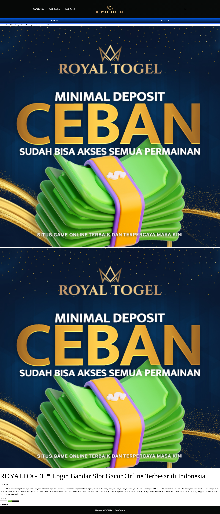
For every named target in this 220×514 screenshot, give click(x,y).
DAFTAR (165, 21)
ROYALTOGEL (5, 489)
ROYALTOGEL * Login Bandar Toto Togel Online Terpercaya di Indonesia (29, 25)
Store (2, 25)
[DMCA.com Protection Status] (13, 502)
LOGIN (55, 21)
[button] (4, 504)
